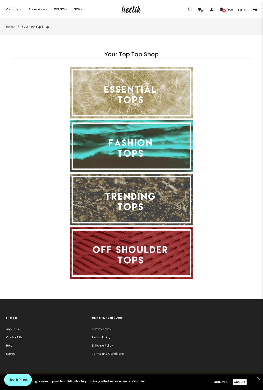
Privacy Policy (101, 329)
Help (9, 345)
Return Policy (101, 337)
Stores (10, 354)
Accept (239, 382)
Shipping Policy (102, 345)
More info (220, 382)
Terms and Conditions (108, 354)
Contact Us (14, 337)
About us (12, 329)
